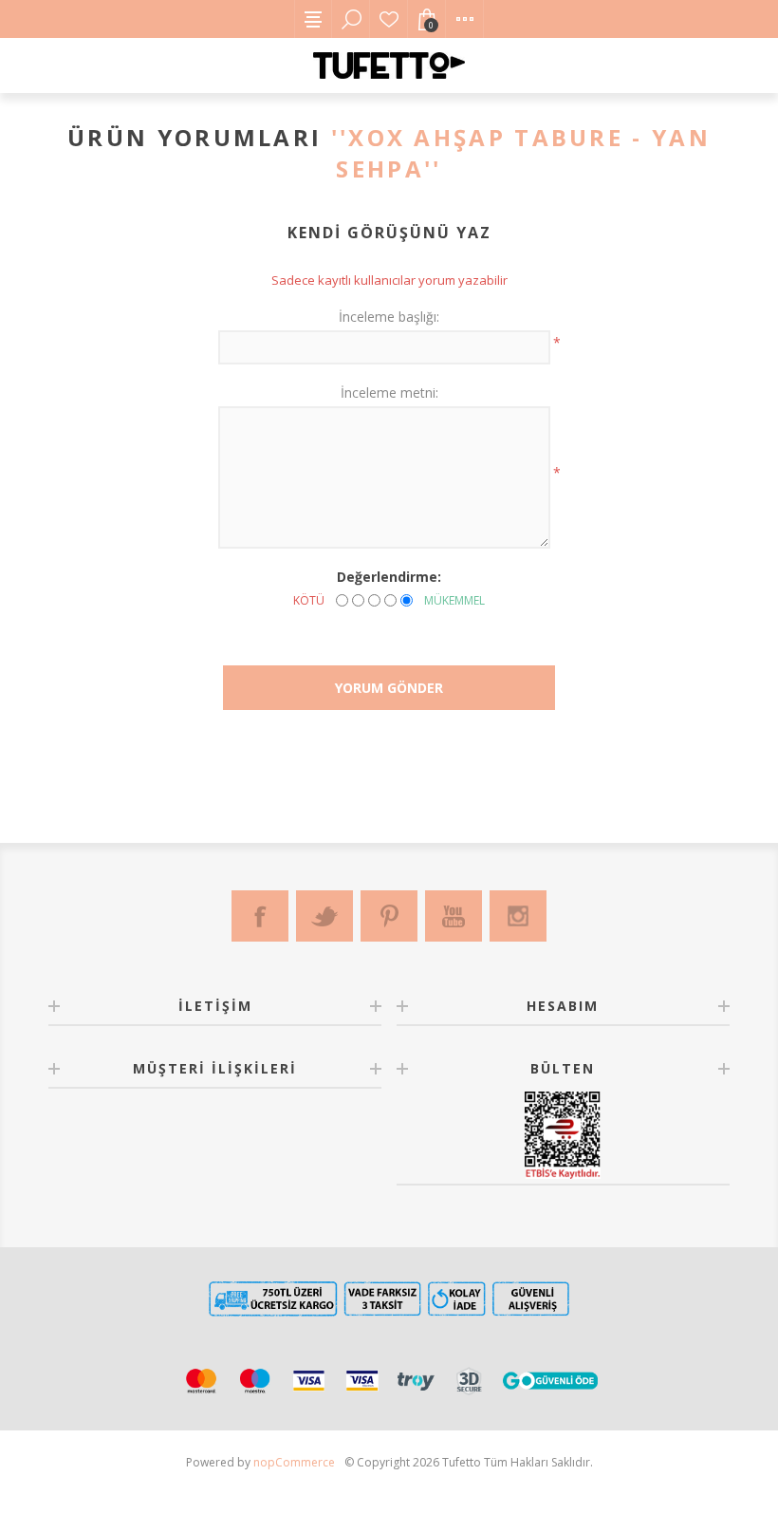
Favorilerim (389, 19)
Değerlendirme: (389, 577)
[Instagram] (518, 916)
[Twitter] (324, 916)
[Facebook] (260, 916)
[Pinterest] (389, 916)
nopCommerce (294, 1462)
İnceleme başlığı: (389, 317)
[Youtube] (453, 916)
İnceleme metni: (389, 392)
